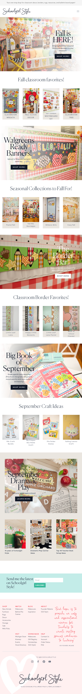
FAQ (42, 645)
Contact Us (45, 636)
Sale (3, 626)
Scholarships (32, 642)
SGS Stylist (32, 645)
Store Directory (20, 645)
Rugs (4, 614)
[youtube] (49, 661)
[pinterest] (43, 661)
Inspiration (32, 612)
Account (44, 639)
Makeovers (19, 609)
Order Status (45, 642)
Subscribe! (39, 585)
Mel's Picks (6, 628)
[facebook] (38, 661)
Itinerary (18, 639)
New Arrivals (6, 609)
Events (17, 642)
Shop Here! (63, 56)
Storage (5, 623)
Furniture (5, 612)
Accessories (6, 620)
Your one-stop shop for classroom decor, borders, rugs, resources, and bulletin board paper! (41, 2)
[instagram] (32, 661)
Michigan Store (20, 636)
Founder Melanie (47, 609)
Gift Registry (32, 639)
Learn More (24, 499)
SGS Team (44, 612)
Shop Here (63, 276)
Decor (4, 617)
